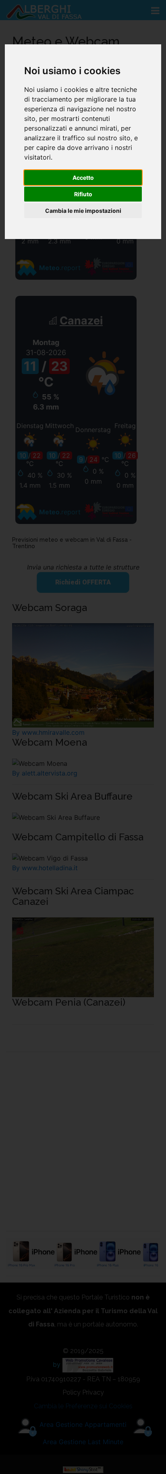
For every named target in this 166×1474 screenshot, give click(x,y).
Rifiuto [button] (83, 194)
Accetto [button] (83, 177)
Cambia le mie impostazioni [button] (83, 210)
